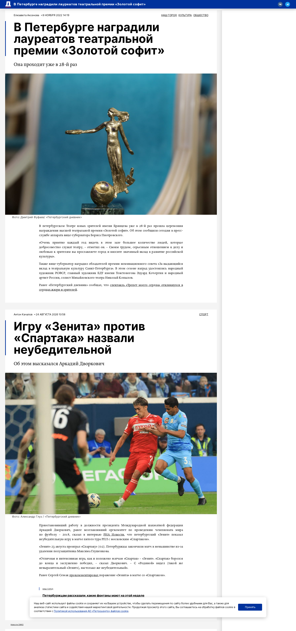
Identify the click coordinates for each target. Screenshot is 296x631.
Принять (250, 607)
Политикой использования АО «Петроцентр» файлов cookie (91, 611)
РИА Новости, (114, 534)
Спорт (203, 314)
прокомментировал (84, 575)
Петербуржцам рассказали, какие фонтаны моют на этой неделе (93, 595)
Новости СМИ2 (17, 624)
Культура (185, 15)
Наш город (169, 15)
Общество (200, 15)
